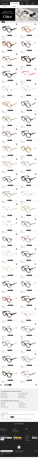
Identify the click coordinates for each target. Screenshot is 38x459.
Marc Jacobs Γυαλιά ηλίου (22, 397)
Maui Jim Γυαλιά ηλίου (21, 395)
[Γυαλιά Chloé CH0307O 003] (9, 224)
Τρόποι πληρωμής (15, 430)
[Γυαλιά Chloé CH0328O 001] (9, 328)
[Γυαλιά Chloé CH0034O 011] (28, 224)
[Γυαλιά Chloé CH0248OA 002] (28, 313)
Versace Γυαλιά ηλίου (21, 396)
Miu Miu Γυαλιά (3, 403)
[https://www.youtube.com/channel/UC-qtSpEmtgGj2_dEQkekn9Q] (37, 438)
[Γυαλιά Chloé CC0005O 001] (9, 134)
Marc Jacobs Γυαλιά (22, 404)
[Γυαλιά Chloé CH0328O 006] (28, 284)
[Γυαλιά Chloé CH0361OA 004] (9, 299)
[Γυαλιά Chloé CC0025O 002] (28, 209)
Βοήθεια (26, 428)
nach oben (35, 450)
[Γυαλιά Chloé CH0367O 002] (28, 29)
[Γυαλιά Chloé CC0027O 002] (9, 343)
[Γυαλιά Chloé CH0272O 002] (9, 29)
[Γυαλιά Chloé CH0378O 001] (28, 134)
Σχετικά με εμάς (3, 428)
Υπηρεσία (14, 428)
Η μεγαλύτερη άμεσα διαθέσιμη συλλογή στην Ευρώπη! (10, 0)
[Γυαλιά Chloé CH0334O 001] (9, 359)
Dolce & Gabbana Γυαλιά (5, 407)
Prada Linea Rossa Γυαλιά (23, 407)
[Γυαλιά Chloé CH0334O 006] (9, 74)
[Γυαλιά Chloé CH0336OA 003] (28, 374)
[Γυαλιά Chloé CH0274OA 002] (9, 89)
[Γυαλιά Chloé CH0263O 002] (28, 179)
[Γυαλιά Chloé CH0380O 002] (28, 299)
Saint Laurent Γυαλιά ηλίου (5, 397)
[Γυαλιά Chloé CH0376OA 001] (9, 284)
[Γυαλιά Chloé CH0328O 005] (28, 44)
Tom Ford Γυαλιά (3, 402)
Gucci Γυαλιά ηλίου (3, 395)
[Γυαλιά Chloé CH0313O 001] (28, 119)
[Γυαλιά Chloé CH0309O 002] (9, 59)
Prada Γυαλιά (3, 404)
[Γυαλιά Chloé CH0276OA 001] (28, 254)
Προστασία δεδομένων (7, 453)
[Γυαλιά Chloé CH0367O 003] (9, 104)
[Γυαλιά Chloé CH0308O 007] (28, 359)
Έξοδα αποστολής (15, 431)
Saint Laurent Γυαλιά (22, 403)
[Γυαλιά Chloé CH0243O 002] (9, 313)
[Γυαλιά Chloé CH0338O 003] (9, 149)
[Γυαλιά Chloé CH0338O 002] (9, 164)
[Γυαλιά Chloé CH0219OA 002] (9, 239)
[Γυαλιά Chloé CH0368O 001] (28, 104)
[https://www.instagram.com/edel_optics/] (35, 438)
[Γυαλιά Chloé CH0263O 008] (28, 269)
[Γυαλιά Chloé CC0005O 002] (28, 164)
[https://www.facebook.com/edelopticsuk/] (33, 438)
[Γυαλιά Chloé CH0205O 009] (28, 239)
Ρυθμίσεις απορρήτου (3, 430)
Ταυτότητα (1, 454)
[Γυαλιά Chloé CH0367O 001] (9, 179)
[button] (5, 3)
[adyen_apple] (11, 438)
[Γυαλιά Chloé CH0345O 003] (9, 269)
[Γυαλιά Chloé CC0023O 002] (28, 89)
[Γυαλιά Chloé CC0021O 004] (28, 74)
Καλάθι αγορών (32, 4)
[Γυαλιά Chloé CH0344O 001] (9, 254)
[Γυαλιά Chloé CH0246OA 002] (9, 209)
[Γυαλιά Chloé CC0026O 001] (9, 44)
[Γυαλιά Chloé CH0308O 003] (9, 194)
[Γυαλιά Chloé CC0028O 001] (28, 343)
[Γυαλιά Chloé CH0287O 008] (28, 149)
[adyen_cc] (1, 438)
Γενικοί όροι (2, 453)
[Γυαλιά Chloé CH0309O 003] (9, 119)
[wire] (2, 439)
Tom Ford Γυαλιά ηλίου (4, 396)
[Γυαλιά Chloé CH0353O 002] (9, 374)
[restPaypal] (8, 438)
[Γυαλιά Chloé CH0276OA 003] (28, 194)
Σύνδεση (27, 4)
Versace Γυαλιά (21, 402)
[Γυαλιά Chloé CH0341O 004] (28, 328)
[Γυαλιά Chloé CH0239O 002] (28, 59)
